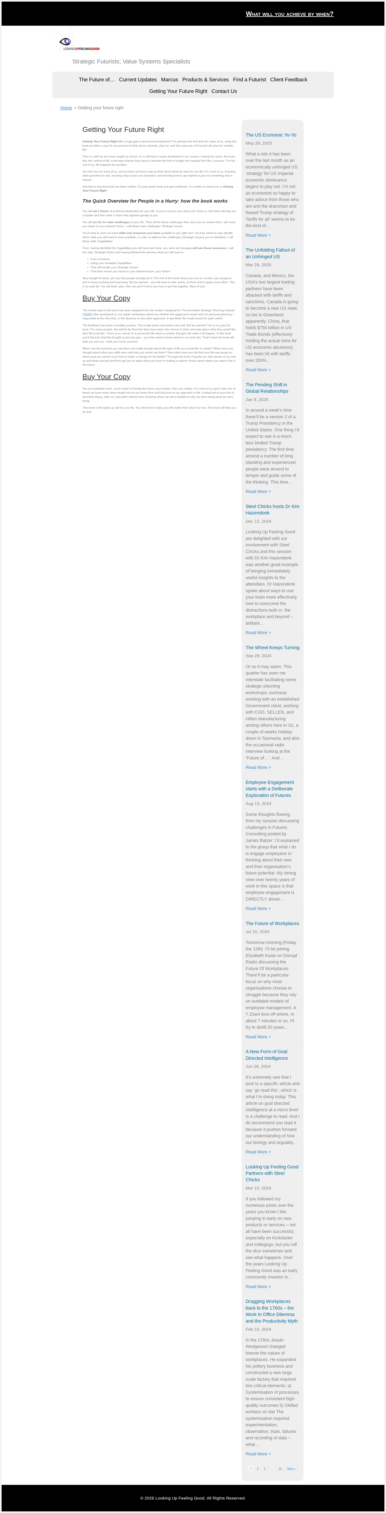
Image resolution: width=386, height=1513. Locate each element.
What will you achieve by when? (290, 13)
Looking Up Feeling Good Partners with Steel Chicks (272, 1173)
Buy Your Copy (106, 298)
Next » (291, 1468)
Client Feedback (288, 79)
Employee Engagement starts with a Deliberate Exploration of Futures (270, 789)
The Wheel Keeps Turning (273, 647)
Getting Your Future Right (178, 91)
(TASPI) (87, 314)
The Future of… (97, 79)
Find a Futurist (249, 79)
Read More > (258, 235)
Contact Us (224, 91)
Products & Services (205, 79)
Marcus (169, 79)
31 (280, 1468)
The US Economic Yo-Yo (271, 135)
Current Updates (138, 79)
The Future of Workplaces (272, 923)
